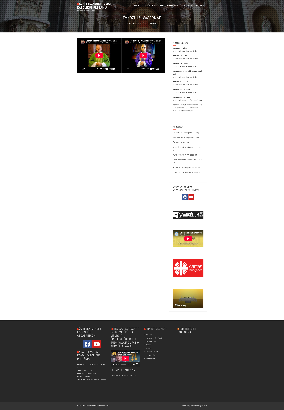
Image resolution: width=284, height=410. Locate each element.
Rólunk (150, 5)
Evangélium (150, 334)
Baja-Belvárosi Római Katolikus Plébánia (94, 5)
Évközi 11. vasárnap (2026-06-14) (186, 137)
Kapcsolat (200, 5)
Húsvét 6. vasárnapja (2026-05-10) (186, 167)
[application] (125, 358)
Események (137, 5)
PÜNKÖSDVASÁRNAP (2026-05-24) (186, 155)
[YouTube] (191, 197)
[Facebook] (185, 197)
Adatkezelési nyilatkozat (198, 406)
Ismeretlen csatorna (187, 330)
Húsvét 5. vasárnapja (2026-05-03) (186, 172)
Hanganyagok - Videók (154, 338)
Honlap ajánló (151, 355)
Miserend (149, 348)
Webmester (150, 358)
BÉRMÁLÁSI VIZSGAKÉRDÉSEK (124, 376)
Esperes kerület (152, 352)
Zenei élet (186, 5)
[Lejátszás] (113, 364)
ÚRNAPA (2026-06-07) (181, 142)
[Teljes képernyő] (137, 364)
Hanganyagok (151, 341)
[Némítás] (133, 364)
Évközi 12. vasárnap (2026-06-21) (186, 133)
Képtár (148, 345)
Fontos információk (167, 5)
